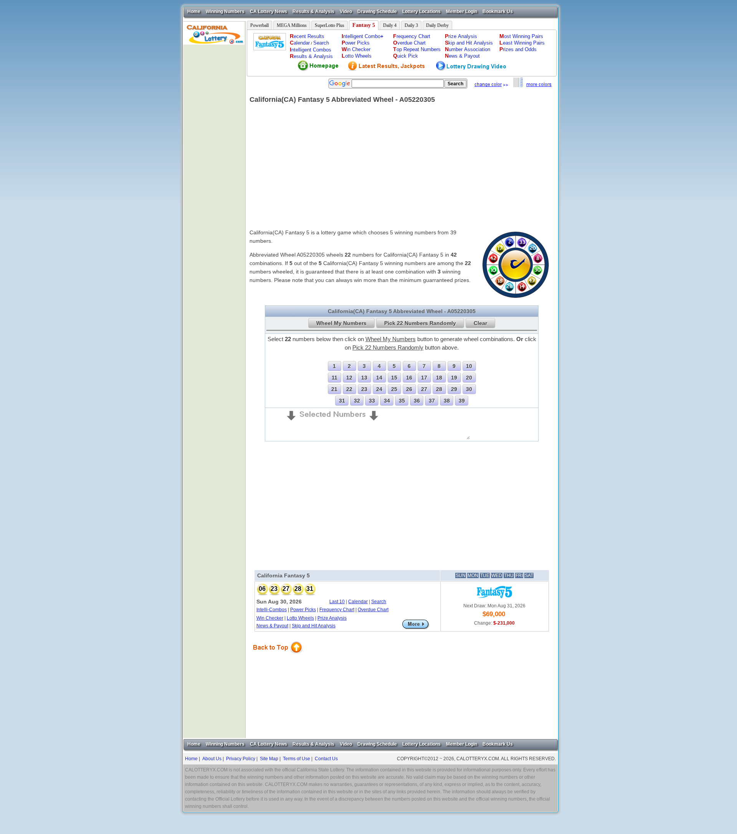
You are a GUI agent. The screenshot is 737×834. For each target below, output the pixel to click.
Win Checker (269, 618)
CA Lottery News (268, 11)
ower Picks (356, 43)
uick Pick (405, 56)
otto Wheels (357, 56)
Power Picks (303, 609)
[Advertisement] (214, 160)
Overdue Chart (373, 609)
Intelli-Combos (271, 609)
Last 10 (337, 601)
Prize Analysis (332, 618)
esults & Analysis (311, 56)
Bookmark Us (498, 11)
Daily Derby (437, 25)
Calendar (358, 601)
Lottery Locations (421, 11)
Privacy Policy (240, 758)
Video (346, 11)
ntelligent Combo (362, 36)
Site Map (269, 758)
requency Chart (411, 36)
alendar (300, 43)
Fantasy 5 (363, 25)
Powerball (259, 25)
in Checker (356, 49)
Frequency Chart (336, 609)
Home (193, 11)
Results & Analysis (313, 11)
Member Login (461, 11)
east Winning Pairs (522, 43)
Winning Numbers (225, 11)
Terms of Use (296, 758)
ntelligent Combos (310, 50)
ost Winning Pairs (521, 36)
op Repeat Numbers (417, 49)
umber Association (467, 49)
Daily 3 (411, 25)
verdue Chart (409, 43)
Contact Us (326, 758)
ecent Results (307, 36)
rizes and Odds (518, 49)
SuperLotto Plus (329, 25)
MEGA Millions (292, 25)
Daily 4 (390, 25)
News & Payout (272, 625)
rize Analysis (461, 36)
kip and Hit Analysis (469, 43)
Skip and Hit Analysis (313, 625)
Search (321, 43)
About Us (211, 758)
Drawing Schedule (377, 11)
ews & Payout (462, 56)
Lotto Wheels (300, 618)
